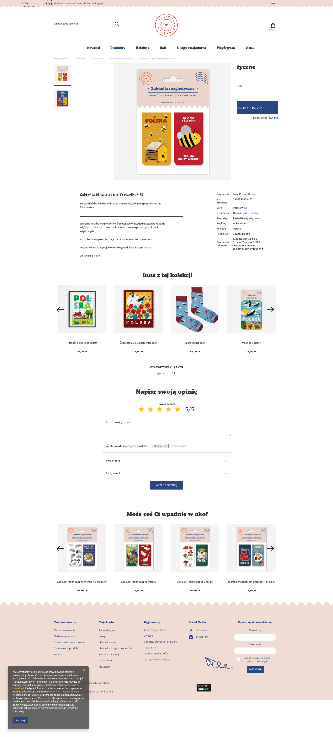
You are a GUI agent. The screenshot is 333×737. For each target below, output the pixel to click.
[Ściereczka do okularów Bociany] (138, 309)
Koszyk (103, 636)
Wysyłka (148, 635)
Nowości (93, 47)
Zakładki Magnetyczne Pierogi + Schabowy (82, 581)
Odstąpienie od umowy (157, 659)
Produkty (117, 47)
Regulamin (150, 647)
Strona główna (61, 58)
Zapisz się (255, 669)
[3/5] (160, 409)
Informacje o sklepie (155, 630)
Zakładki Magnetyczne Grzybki (195, 581)
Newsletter (105, 666)
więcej (100, 3)
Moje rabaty (106, 660)
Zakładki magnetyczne (120, 58)
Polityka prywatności (156, 653)
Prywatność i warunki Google (63, 691)
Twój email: (255, 644)
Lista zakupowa (107, 642)
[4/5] (169, 409)
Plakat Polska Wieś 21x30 (82, 342)
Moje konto (106, 622)
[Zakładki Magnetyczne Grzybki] (195, 548)
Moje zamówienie (65, 622)
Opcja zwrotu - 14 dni (245, 212)
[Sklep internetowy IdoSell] (203, 688)
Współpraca (226, 47)
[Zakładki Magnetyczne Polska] (138, 548)
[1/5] (142, 409)
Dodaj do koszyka (246, 108)
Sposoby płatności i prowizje (160, 641)
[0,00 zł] (273, 23)
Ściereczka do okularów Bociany (138, 342)
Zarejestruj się (107, 630)
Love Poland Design (244, 194)
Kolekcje (142, 47)
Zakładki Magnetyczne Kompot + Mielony (251, 581)
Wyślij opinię (166, 485)
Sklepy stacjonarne (191, 47)
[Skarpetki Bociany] (195, 309)
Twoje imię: (255, 630)
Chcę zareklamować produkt (70, 642)
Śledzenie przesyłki (64, 636)
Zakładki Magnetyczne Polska (138, 581)
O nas (250, 47)
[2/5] (151, 409)
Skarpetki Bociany (195, 342)
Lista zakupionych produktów (115, 648)
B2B (163, 47)
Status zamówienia (64, 630)
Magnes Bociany (251, 342)
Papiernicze (97, 58)
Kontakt (58, 654)
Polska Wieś (240, 207)
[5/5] (178, 409)
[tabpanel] (138, 316)
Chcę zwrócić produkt (66, 648)
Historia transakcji (109, 654)
